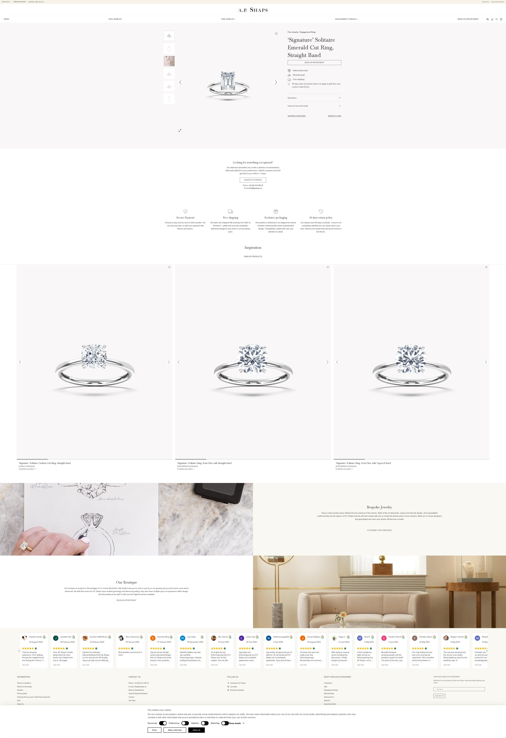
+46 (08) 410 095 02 (256, 185)
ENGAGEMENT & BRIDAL (346, 19)
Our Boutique (497, 2)
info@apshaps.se (255, 188)
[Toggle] (339, 98)
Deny (154, 730)
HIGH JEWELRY (115, 19)
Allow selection (175, 730)
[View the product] (94, 362)
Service (485, 2)
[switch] (185, 723)
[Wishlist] (497, 19)
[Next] (276, 82)
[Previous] (180, 82)
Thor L (483, 637)
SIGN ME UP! (439, 696)
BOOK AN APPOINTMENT (468, 19)
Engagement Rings (308, 32)
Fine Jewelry (293, 32)
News (6, 19)
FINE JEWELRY (227, 19)
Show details (235, 723)
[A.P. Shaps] (253, 10)
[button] (488, 19)
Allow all (196, 730)
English (5, 2)
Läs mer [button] (25, 665)
